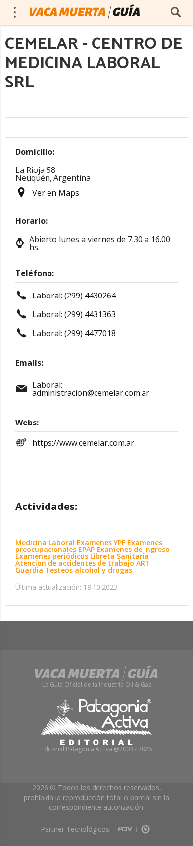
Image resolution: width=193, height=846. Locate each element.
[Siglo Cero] (145, 826)
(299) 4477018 (90, 333)
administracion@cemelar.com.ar (90, 393)
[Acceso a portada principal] (85, 11)
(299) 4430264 (90, 295)
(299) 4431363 (90, 314)
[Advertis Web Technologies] (127, 826)
